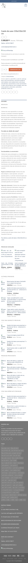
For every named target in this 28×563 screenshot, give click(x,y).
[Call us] (11, 438)
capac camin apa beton (18, 482)
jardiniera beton (13, 497)
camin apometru (13, 465)
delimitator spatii (5, 497)
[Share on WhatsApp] (2, 92)
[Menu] (16, 5)
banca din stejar (16, 455)
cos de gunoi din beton (18, 490)
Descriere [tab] (4, 101)
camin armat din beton (9, 80)
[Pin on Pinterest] (14, 92)
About (4, 558)
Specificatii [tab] (4, 104)
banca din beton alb (6, 450)
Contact (20, 558)
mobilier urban (22, 499)
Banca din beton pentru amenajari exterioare (11, 453)
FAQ (25, 558)
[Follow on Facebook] (2, 438)
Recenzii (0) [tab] (4, 107)
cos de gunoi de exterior (7, 490)
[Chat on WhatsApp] (7, 50)
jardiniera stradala (5, 499)
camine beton (21, 472)
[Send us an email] (8, 438)
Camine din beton (10, 76)
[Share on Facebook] (5, 92)
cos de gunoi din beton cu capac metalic (10, 492)
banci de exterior (5, 460)
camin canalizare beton (14, 82)
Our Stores (10, 558)
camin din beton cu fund (14, 83)
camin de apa (22, 82)
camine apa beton (12, 472)
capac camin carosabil (6, 487)
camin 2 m (7, 78)
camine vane (9, 88)
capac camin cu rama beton (18, 487)
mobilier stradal (14, 499)
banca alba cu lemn (6, 448)
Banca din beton (14, 448)
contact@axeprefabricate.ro (8, 46)
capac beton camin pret (7, 482)
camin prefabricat (9, 85)
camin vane (24, 85)
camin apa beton (5, 465)
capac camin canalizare (18, 485)
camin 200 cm (13, 78)
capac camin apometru (6, 485)
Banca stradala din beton (17, 458)
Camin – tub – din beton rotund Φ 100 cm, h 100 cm (7, 264)
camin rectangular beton (16, 477)
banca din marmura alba (7, 455)
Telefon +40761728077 (7, 43)
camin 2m (19, 78)
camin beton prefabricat (19, 80)
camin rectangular (17, 85)
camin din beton (4, 83)
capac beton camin (12, 480)
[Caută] (22, 5)
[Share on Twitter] (8, 92)
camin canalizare (4, 82)
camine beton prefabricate (7, 475)
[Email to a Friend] (11, 92)
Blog (15, 558)
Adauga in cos (15, 69)
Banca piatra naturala (6, 458)
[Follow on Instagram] (5, 438)
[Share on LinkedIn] (16, 92)
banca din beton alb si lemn (17, 450)
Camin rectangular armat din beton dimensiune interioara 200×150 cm (21, 264)
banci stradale (13, 460)
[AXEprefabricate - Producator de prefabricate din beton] (3, 5)
